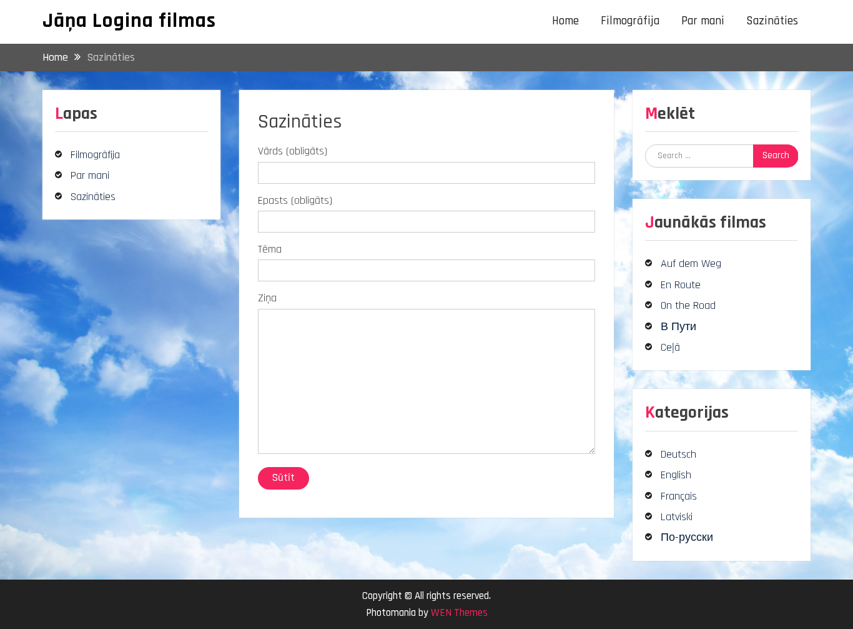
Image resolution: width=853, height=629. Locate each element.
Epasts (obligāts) (295, 200)
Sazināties (772, 21)
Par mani (702, 21)
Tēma (270, 249)
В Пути (678, 327)
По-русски (687, 537)
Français (679, 496)
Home (565, 21)
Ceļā (670, 347)
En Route (681, 285)
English (676, 475)
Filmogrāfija (630, 21)
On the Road (688, 305)
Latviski (677, 517)
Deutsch (678, 454)
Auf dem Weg (691, 263)
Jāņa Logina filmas (129, 21)
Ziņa (267, 298)
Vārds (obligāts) (292, 151)
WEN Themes (459, 613)
